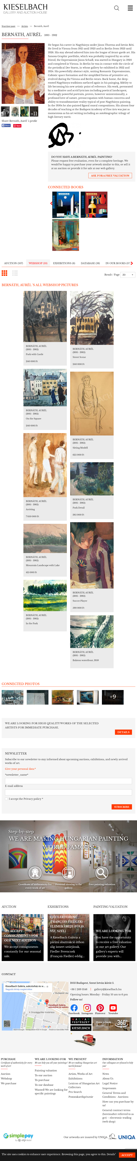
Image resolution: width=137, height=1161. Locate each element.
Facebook (74, 1013)
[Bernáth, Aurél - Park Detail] (92, 478)
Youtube (113, 1013)
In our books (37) (118, 263)
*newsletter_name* (16, 774)
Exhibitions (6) (64, 263)
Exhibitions (75, 1078)
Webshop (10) (38, 263)
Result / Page (112, 274)
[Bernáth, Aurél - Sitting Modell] (92, 403)
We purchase (8, 1083)
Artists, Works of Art (80, 1073)
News (105, 1073)
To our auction (43, 1075)
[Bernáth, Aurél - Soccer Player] (92, 555)
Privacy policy (32, 798)
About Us (107, 1078)
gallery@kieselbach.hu (107, 989)
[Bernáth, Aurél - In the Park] (45, 595)
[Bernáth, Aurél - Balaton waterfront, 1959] (92, 631)
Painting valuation (46, 1070)
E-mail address (14, 786)
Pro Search (75, 1092)
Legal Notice (110, 1083)
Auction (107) (13, 263)
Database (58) (90, 263)
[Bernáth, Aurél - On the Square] (45, 387)
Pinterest (100, 1013)
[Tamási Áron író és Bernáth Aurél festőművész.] (5, 111)
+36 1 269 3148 (78, 989)
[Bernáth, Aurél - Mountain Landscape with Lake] (45, 538)
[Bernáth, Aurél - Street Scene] (92, 318)
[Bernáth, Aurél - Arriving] (45, 465)
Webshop (6, 1078)
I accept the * (26, 798)
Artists (24, 26)
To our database (44, 1084)
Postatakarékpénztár (80, 1096)
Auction (5, 1073)
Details (111, 1154)
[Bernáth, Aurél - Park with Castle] (45, 316)
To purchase (42, 1080)
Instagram (87, 1013)
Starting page (8, 26)
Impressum (109, 1088)
